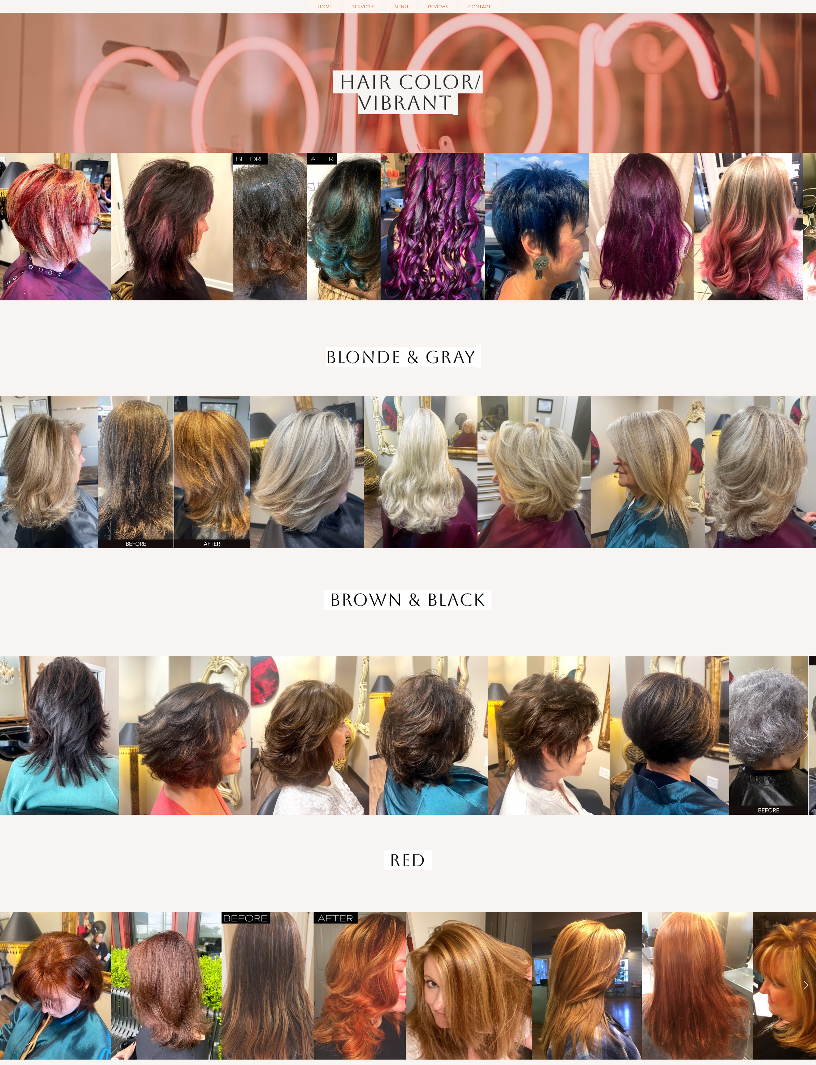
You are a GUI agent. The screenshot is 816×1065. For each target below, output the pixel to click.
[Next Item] (806, 226)
